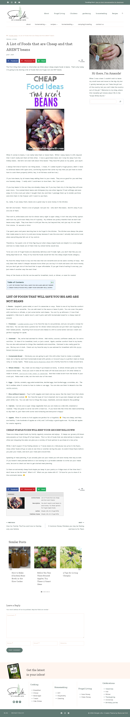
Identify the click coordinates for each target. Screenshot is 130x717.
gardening (87, 13)
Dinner (35, 693)
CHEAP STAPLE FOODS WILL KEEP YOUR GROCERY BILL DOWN (30, 287)
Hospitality (61, 696)
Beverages (37, 696)
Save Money (85, 694)
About (46, 13)
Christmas (109, 700)
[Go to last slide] (11, 568)
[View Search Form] (122, 13)
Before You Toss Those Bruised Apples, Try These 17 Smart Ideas (44, 578)
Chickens (73, 13)
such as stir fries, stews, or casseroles (33, 373)
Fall (107, 692)
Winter (108, 694)
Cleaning (60, 698)
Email (36, 643)
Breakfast (37, 690)
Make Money (86, 697)
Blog (6, 713)
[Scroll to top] (125, 709)
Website (63, 643)
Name (10, 643)
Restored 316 (123, 713)
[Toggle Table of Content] (51, 282)
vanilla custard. (12, 388)
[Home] (7, 35)
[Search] (120, 101)
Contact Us (100, 24)
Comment (11, 615)
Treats (35, 698)
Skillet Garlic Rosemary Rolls (39, 362)
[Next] (79, 568)
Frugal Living (59, 13)
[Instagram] (11, 2)
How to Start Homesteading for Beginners (110, 2)
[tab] (41, 591)
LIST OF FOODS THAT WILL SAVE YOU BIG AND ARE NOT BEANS (31, 285)
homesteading (101, 13)
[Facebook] (7, 2)
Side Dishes (37, 701)
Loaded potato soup (25, 324)
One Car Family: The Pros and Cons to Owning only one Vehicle (23, 526)
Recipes (115, 13)
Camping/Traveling (85, 24)
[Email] (19, 2)
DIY (58, 693)
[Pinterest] (15, 2)
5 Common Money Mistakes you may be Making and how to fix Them (66, 526)
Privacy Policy (17, 713)
